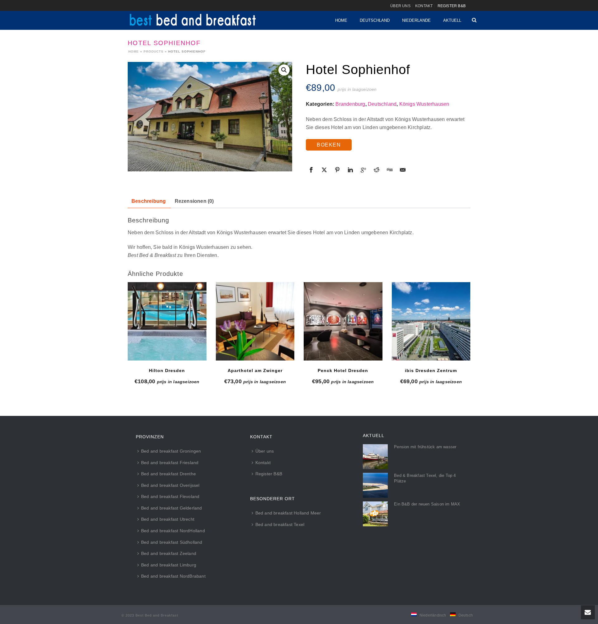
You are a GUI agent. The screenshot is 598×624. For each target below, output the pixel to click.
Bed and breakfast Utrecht (167, 519)
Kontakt (263, 462)
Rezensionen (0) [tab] (194, 201)
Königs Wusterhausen (424, 104)
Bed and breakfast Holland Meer (288, 512)
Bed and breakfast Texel (280, 524)
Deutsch (465, 615)
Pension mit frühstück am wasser (425, 447)
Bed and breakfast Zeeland (168, 553)
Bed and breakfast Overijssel (170, 485)
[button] (284, 70)
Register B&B (268, 473)
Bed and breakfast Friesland (169, 462)
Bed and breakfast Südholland (171, 542)
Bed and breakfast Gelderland (171, 507)
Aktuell (452, 20)
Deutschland (375, 20)
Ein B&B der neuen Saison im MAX (427, 504)
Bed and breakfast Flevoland (170, 496)
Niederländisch (433, 615)
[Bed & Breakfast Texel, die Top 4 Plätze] (375, 485)
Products (154, 51)
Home (341, 20)
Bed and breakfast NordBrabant (173, 576)
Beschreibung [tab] (148, 201)
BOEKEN (329, 144)
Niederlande (416, 20)
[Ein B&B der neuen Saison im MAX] (375, 513)
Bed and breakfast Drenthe (168, 473)
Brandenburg (350, 104)
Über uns (264, 451)
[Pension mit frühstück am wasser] (375, 456)
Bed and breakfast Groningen (171, 451)
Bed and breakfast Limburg (168, 564)
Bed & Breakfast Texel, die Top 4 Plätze (425, 478)
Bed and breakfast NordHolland (173, 530)
